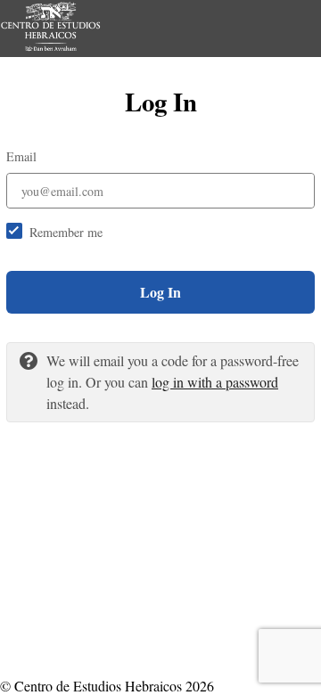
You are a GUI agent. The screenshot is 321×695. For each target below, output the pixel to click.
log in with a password (215, 381)
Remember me (66, 232)
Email (21, 156)
